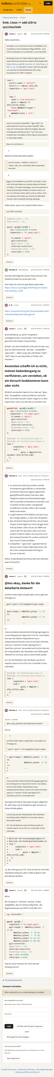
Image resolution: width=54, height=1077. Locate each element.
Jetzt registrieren (13, 1058)
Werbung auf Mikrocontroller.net (28, 1072)
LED (8, 51)
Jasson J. (12, 34)
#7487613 (46, 305)
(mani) (16, 305)
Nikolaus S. (13, 476)
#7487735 (46, 328)
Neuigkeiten (8, 10)
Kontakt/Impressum (8, 1069)
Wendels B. (13, 270)
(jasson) (20, 34)
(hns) (20, 476)
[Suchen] (40, 3)
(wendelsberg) (23, 270)
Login (48, 3)
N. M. (11, 305)
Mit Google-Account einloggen (18, 1037)
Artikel (19, 10)
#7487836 (46, 714)
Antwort (9, 262)
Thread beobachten (13, 980)
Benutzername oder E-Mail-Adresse (18, 1004)
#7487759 (46, 480)
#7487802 (46, 576)
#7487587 (46, 270)
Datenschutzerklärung (26, 1069)
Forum (28, 10)
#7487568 (46, 34)
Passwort (8, 1014)
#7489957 (46, 890)
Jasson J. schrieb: (11, 719)
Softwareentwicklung (10, 17)
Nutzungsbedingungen (44, 1069)
